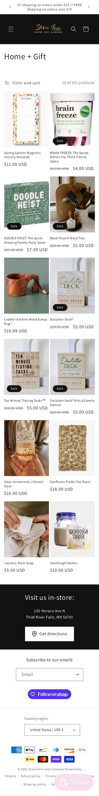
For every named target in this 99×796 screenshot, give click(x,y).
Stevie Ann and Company (46, 769)
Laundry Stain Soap (19, 563)
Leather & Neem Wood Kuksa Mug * (25, 321)
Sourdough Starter (63, 563)
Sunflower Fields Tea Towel (70, 482)
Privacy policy (56, 776)
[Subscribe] (77, 674)
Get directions (53, 634)
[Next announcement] (89, 7)
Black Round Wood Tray (67, 238)
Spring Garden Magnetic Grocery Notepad (22, 155)
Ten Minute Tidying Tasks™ (25, 400)
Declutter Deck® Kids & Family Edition (72, 402)
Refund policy (30, 776)
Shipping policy (34, 784)
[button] (11, 29)
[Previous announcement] (10, 7)
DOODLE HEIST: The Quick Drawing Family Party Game (25, 240)
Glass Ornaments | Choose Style (23, 484)
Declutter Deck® (61, 319)
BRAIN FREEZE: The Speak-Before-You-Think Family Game (70, 157)
